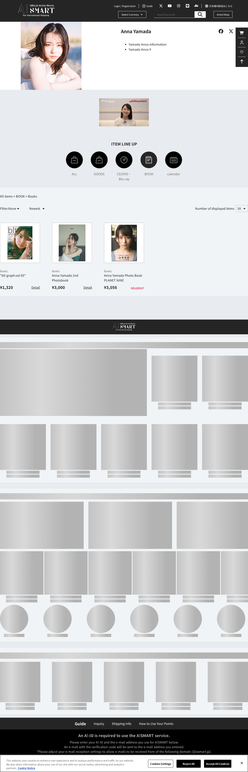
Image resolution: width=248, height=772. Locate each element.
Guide (80, 723)
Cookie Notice (26, 768)
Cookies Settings (160, 763)
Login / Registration (125, 6)
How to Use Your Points (156, 723)
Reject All (189, 763)
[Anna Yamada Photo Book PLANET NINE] (124, 275)
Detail (35, 319)
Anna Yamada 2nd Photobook (65, 310)
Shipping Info (121, 723)
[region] (124, 763)
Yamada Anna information (148, 44)
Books (4, 303)
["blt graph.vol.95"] (20, 275)
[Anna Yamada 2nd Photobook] (72, 275)
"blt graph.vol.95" (13, 307)
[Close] (242, 763)
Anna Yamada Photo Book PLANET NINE (123, 310)
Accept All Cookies (217, 763)
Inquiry (99, 723)
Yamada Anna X (140, 49)
